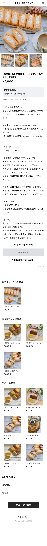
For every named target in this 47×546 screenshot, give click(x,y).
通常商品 (6, 485)
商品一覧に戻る (23, 505)
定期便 (5, 493)
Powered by (20, 521)
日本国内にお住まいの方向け (23, 260)
